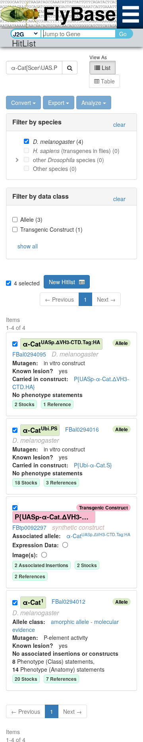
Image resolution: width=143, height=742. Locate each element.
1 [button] (85, 299)
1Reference (57, 404)
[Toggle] (17, 159)
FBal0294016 (82, 429)
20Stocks (26, 678)
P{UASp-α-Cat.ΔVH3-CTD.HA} (55, 516)
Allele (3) (31, 219)
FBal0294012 (68, 602)
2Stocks (25, 404)
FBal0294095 (29, 354)
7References (61, 678)
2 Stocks (87, 565)
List (105, 68)
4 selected (27, 283)
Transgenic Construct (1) (51, 229)
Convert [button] (21, 103)
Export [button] (56, 103)
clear (119, 124)
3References (61, 482)
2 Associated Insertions (41, 565)
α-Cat (61, 344)
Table (107, 81)
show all (27, 246)
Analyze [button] (91, 103)
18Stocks (26, 482)
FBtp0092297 (29, 527)
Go (123, 34)
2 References (30, 576)
